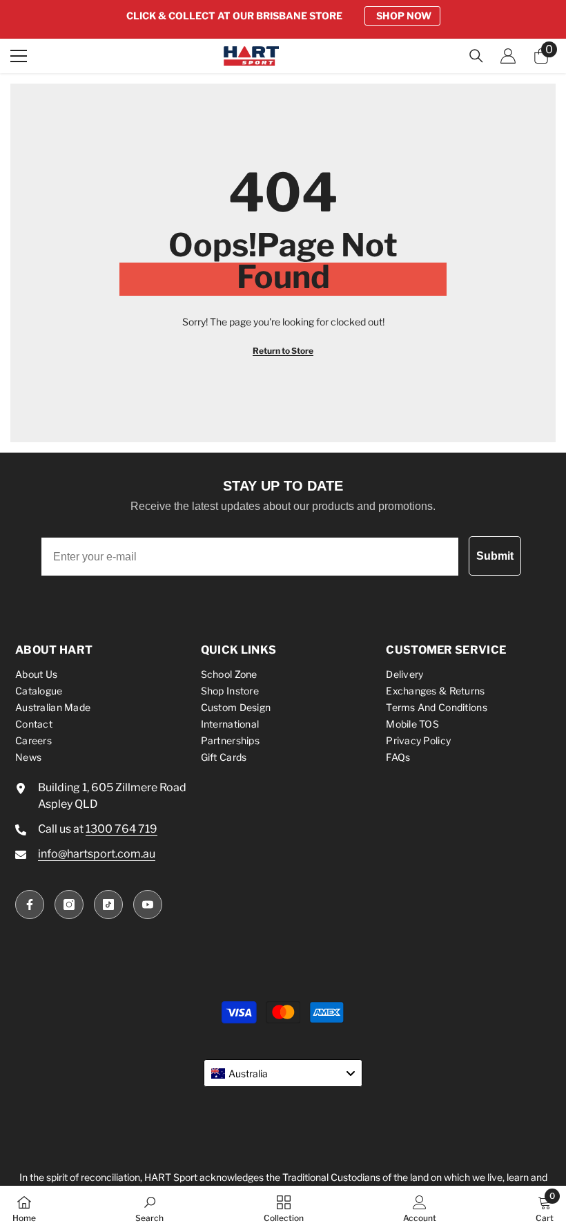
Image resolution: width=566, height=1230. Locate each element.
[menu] (18, 56)
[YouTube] (147, 904)
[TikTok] (108, 904)
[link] (149, 1208)
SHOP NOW (403, 15)
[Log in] (508, 56)
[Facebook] (29, 904)
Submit (495, 556)
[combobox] (283, 1073)
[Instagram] (69, 904)
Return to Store (283, 351)
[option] (283, 15)
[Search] (476, 56)
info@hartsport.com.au (96, 853)
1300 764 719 (121, 828)
